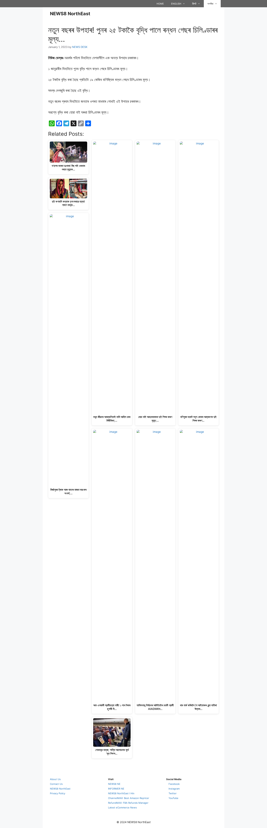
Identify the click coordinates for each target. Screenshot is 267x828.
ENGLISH (176, 3)
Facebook (174, 783)
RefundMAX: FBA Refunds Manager (128, 802)
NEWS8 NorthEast (70, 13)
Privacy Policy (57, 793)
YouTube (173, 798)
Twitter (173, 793)
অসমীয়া (210, 3)
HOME (160, 3)
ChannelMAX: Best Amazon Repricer (128, 798)
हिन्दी (194, 3)
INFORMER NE (116, 788)
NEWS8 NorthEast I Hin (121, 793)
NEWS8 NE (114, 783)
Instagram (174, 788)
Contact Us (56, 783)
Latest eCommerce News (122, 807)
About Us (55, 779)
